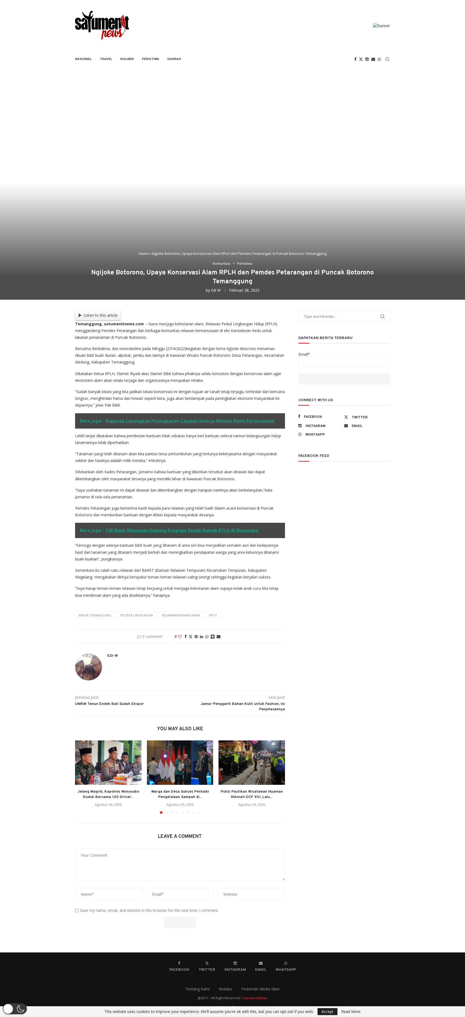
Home (144, 253)
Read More (351, 1012)
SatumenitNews (255, 997)
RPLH (213, 615)
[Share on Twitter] (190, 636)
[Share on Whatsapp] (207, 636)
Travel (106, 59)
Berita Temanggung (95, 615)
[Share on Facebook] (185, 636)
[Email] (373, 59)
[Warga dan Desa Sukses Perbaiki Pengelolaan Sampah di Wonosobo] (180, 762)
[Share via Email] (218, 636)
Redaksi (225, 988)
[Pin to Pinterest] (196, 636)
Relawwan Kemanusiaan (181, 615)
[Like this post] (180, 636)
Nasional (83, 59)
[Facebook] (355, 59)
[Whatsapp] (379, 59)
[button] (82, 777)
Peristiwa (150, 59)
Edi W (216, 290)
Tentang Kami (197, 988)
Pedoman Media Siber (260, 988)
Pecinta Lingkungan (136, 615)
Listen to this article (100, 315)
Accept (327, 1011)
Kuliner (127, 59)
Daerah (174, 59)
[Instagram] (367, 59)
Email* (304, 354)
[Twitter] (361, 59)
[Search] (387, 59)
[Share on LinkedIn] (201, 636)
